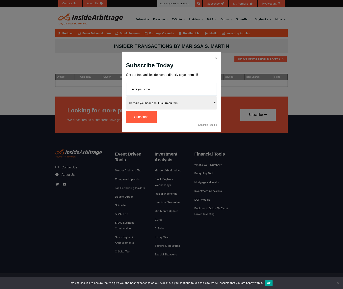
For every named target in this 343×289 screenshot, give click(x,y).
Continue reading (207, 125)
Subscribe (141, 117)
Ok (269, 282)
